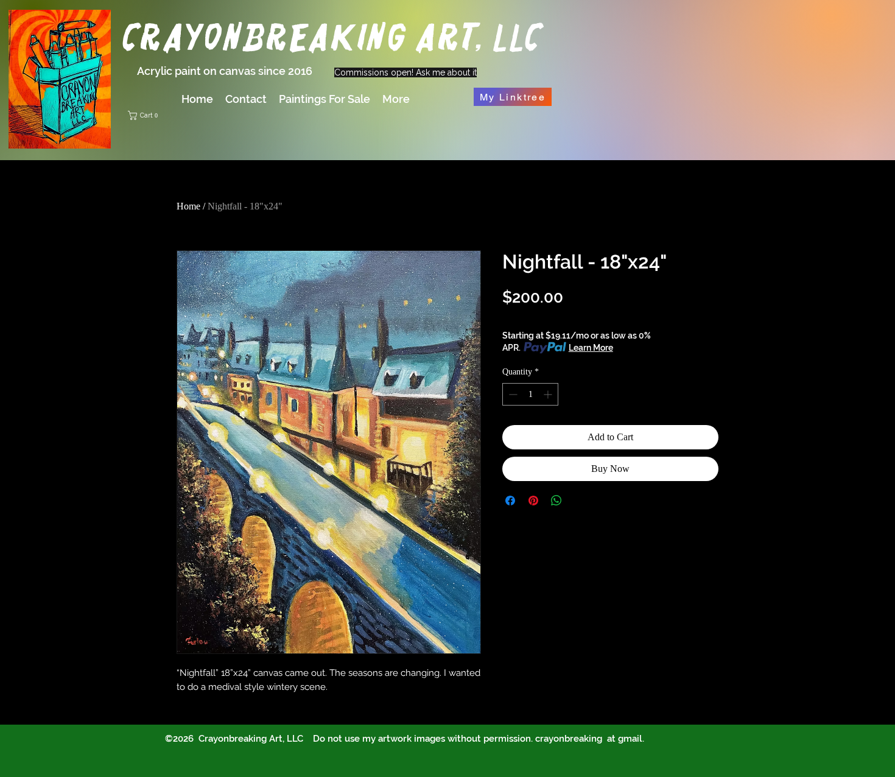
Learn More (591, 348)
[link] (236, 115)
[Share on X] (579, 500)
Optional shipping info (545, 317)
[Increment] (548, 394)
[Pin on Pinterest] (533, 500)
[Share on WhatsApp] (556, 500)
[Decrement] (511, 394)
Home (188, 206)
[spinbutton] (530, 394)
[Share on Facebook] (510, 500)
